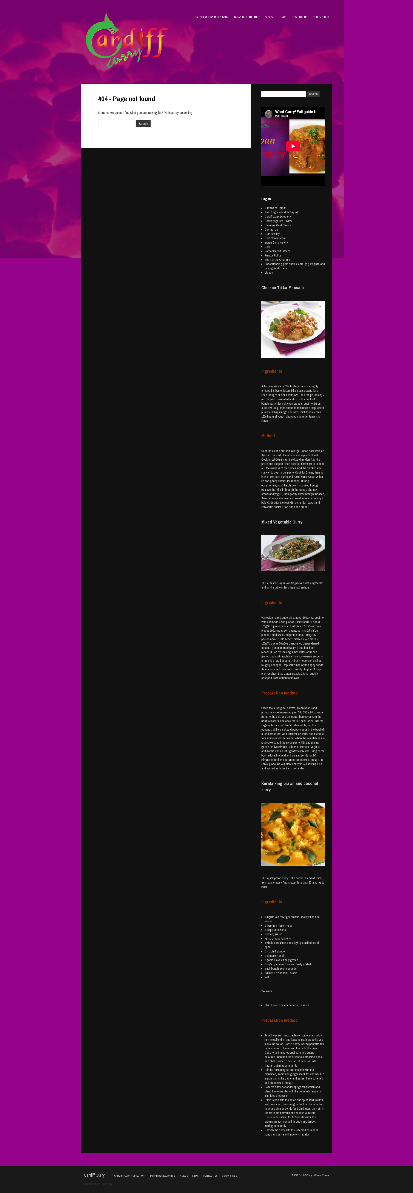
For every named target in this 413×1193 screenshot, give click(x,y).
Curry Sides (321, 17)
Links (283, 17)
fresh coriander (288, 969)
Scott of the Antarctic (277, 260)
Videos (269, 17)
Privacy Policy (273, 255)
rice (281, 1005)
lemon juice (286, 925)
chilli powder (278, 951)
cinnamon (272, 956)
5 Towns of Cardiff (275, 208)
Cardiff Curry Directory (211, 17)
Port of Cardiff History (277, 251)
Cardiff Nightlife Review (278, 221)
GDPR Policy (272, 234)
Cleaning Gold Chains (278, 225)
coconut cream (288, 973)
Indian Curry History (276, 242)
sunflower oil (279, 930)
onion (270, 934)
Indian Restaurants (247, 17)
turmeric (286, 938)
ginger (290, 964)
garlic (270, 960)
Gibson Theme (321, 1175)
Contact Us (300, 17)
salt (267, 977)
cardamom (280, 943)
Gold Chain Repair (275, 238)
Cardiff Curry (94, 1175)
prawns (295, 917)
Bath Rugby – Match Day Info (282, 212)
